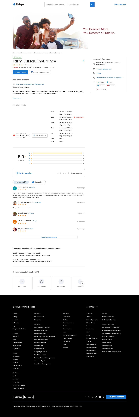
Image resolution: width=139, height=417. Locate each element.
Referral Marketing (40, 342)
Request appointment (41, 72)
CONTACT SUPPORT (116, 397)
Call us (99, 73)
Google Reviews (39, 349)
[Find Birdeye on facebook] (85, 397)
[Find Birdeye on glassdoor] (103, 397)
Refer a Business (107, 349)
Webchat (16, 336)
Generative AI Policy (62, 406)
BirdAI (14, 376)
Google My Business (40, 352)
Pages (15, 326)
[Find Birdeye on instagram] (96, 397)
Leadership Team (91, 320)
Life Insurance (39, 84)
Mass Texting (17, 345)
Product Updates (91, 338)
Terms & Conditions (19, 406)
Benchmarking (17, 365)
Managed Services (108, 317)
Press (88, 335)
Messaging (16, 356)
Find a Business (107, 339)
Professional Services (108, 320)
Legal (64, 332)
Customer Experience (41, 361)
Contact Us (90, 356)
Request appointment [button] (104, 69)
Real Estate (66, 341)
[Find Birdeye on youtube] (100, 397)
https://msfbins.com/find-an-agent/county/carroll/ (110, 78)
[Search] (92, 4)
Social (14, 339)
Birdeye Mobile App (19, 388)
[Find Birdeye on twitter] (89, 397)
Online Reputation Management (44, 336)
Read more (16, 98)
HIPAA (48, 406)
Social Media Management (42, 364)
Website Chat (38, 345)
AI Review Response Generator (111, 330)
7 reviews (28, 65)
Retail (64, 344)
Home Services (67, 329)
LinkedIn (102, 86)
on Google (31, 187)
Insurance (28, 53)
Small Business (39, 317)
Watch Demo (90, 323)
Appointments (17, 342)
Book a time (90, 326)
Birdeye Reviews (91, 347)
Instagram (103, 89)
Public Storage (67, 338)
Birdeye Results (91, 350)
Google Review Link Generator (111, 333)
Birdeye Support (107, 345)
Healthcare (66, 326)
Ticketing (16, 368)
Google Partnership (19, 385)
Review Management (41, 330)
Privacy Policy (31, 406)
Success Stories (91, 344)
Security (38, 406)
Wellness (65, 347)
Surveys (15, 359)
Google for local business (42, 327)
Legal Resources (91, 353)
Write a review (120, 4)
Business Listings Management (44, 358)
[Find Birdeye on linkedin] (92, 397)
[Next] (82, 283)
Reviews (15, 320)
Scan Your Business (108, 336)
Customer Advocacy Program (111, 352)
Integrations (17, 382)
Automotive (66, 317)
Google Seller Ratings (19, 329)
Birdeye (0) (38, 182)
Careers (88, 341)
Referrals (15, 323)
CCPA (53, 406)
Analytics (16, 379)
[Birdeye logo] (18, 4)
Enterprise (37, 320)
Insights (15, 362)
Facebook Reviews (40, 355)
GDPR (44, 406)
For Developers (107, 342)
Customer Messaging (41, 339)
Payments (16, 349)
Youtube (111, 86)
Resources (89, 329)
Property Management (70, 335)
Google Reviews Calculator (110, 327)
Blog (87, 332)
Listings (15, 317)
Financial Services (68, 323)
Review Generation (40, 333)
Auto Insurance (39, 53)
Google (102, 82)
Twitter (111, 82)
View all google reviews (49, 237)
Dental (65, 320)
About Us (89, 317)
